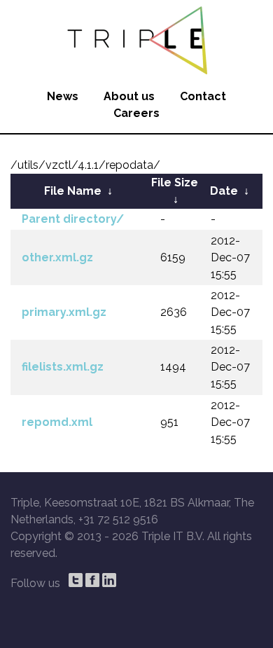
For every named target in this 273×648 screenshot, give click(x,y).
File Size (174, 182)
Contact (203, 96)
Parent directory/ (73, 219)
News (62, 96)
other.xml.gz (57, 257)
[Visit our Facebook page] (92, 580)
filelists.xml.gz (63, 366)
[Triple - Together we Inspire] (136, 38)
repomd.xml (57, 422)
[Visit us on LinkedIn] (109, 580)
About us (129, 96)
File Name (73, 191)
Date (224, 191)
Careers (136, 113)
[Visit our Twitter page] (76, 580)
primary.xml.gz (64, 312)
